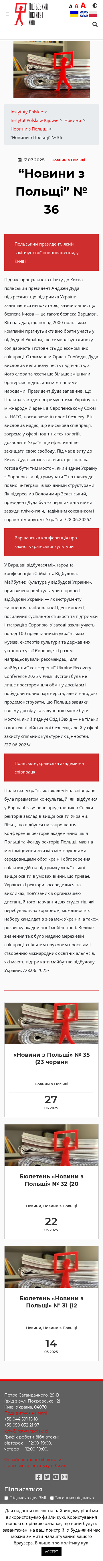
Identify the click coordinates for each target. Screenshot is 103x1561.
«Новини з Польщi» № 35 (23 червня (51, 1058)
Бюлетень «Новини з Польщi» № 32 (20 (51, 1180)
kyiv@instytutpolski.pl (26, 1431)
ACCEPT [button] (51, 1551)
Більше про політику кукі (62, 1543)
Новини (33, 1206)
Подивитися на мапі (25, 1413)
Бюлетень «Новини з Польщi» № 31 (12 (51, 1302)
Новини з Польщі (68, 160)
